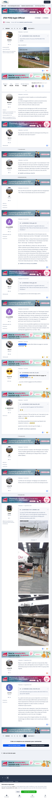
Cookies (16, 781)
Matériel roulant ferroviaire (26, 22)
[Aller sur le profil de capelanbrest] (9, 402)
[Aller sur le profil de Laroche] (9, 687)
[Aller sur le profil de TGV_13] (33, 86)
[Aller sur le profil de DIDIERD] (9, 34)
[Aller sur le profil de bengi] (4, 22)
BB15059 (9, 102)
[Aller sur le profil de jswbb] (9, 508)
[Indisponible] (34, 529)
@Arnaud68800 (22, 344)
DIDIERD (9, 40)
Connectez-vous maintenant (37, 745)
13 (19, 28)
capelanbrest (10, 408)
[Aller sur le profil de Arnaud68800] (36, 86)
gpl (9, 196)
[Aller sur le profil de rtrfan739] (9, 163)
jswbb (9, 513)
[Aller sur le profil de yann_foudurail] (43, 86)
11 (14, 28)
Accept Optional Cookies (29, 791)
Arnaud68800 (9, 227)
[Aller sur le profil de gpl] (9, 190)
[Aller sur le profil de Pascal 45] (9, 371)
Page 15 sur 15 (31, 28)
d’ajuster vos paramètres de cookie (9, 788)
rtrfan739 (34, 36)
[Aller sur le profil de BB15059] (9, 97)
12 (17, 28)
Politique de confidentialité (7, 781)
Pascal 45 (9, 376)
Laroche (9, 693)
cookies (13, 786)
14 (22, 28)
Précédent (7, 28)
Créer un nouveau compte (14, 745)
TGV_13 (9, 138)
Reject (18, 791)
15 (25, 28)
